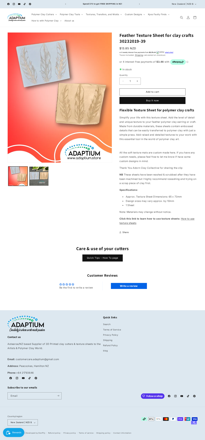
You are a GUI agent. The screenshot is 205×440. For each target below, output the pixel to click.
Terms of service (86, 433)
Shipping (139, 55)
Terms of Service (112, 329)
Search (107, 324)
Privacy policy (69, 433)
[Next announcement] (139, 4)
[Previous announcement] (65, 4)
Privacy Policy (110, 335)
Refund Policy (110, 345)
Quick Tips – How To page (102, 257)
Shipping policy (103, 433)
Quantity (123, 75)
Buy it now (152, 100)
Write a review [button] (129, 285)
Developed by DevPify (35, 433)
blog (105, 350)
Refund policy (54, 433)
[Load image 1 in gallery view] (18, 176)
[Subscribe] (58, 395)
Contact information (122, 433)
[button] (44, 14)
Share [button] (125, 232)
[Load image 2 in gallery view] (38, 176)
